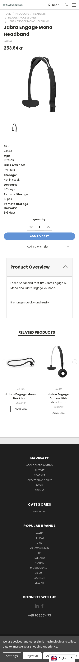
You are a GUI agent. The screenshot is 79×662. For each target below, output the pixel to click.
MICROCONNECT (39, 567)
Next (74, 361)
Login (39, 485)
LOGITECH (39, 577)
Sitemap (39, 490)
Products (39, 511)
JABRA (39, 532)
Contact (39, 475)
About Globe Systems (39, 465)
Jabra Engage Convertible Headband (58, 398)
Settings (12, 656)
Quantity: (39, 219)
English (63, 658)
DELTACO (40, 557)
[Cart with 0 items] (67, 4)
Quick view (21, 409)
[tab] (39, 267)
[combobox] (62, 658)
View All (39, 583)
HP (39, 552)
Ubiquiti (39, 572)
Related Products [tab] (36, 332)
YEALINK (39, 562)
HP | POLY (39, 537)
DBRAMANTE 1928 (39, 547)
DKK (55, 5)
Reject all (32, 656)
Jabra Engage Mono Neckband (21, 396)
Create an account (39, 480)
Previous (4, 361)
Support (39, 470)
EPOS (39, 542)
